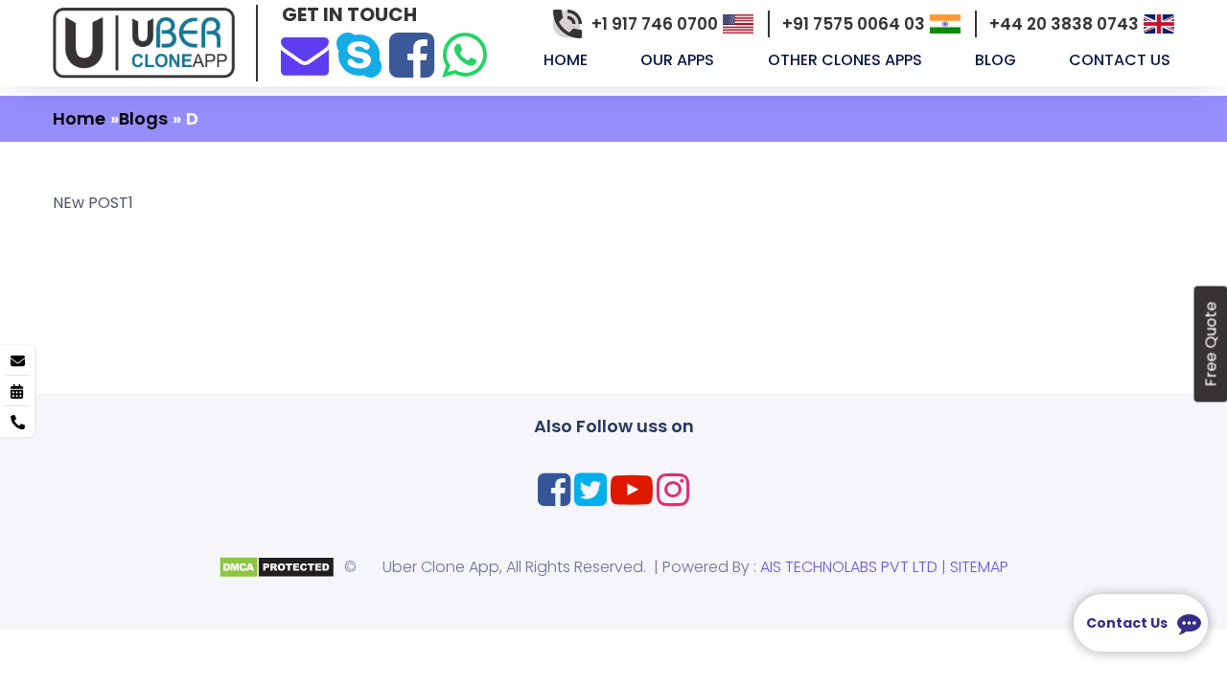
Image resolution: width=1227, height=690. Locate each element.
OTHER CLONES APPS (847, 60)
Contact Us (1121, 60)
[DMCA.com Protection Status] (277, 566)
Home (567, 60)
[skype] (359, 55)
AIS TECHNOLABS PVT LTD (849, 567)
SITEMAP (979, 567)
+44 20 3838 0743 (1064, 23)
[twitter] (590, 490)
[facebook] (411, 55)
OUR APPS (679, 60)
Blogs (143, 118)
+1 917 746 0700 (654, 23)
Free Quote (1210, 344)
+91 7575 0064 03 (853, 23)
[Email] (305, 53)
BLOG (997, 60)
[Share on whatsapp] (464, 55)
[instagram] (673, 490)
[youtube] (632, 490)
